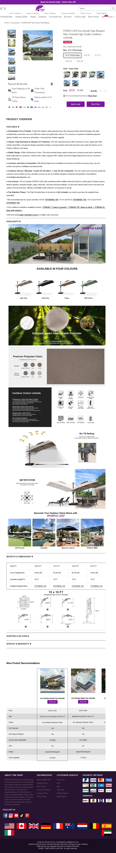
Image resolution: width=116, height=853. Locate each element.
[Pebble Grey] (67, 74)
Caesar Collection (33, 13)
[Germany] (46, 826)
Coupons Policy (42, 793)
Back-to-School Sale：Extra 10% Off (58, 2)
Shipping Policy (42, 783)
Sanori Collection (15, 13)
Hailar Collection (50, 13)
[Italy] (9, 833)
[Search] (113, 8)
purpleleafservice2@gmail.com (67, 842)
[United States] (9, 826)
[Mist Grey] (75, 83)
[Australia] (70, 826)
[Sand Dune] (67, 83)
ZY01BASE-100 (51, 200)
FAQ (58, 783)
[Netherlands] (82, 826)
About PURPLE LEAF (44, 780)
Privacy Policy (41, 796)
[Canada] (21, 826)
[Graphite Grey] (75, 74)
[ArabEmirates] (106, 833)
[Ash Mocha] (83, 74)
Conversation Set (55, 17)
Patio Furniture (93, 17)
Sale (103, 17)
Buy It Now (95, 104)
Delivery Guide (86, 13)
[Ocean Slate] (100, 74)
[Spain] (106, 826)
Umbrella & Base (6, 17)
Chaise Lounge (79, 17)
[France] (58, 826)
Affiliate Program (62, 793)
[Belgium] (94, 826)
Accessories (111, 17)
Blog (58, 786)
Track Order (61, 790)
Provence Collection (68, 13)
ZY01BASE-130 (79, 200)
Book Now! (92, 96)
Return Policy (41, 786)
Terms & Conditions (43, 790)
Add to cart (75, 104)
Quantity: (93, 91)
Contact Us (61, 780)
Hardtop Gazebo (21, 17)
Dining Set (42, 17)
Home (7, 23)
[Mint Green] (92, 74)
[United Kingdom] (34, 826)
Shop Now (52, 702)
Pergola (33, 17)
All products (15, 23)
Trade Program (102, 13)
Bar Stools (68, 17)
